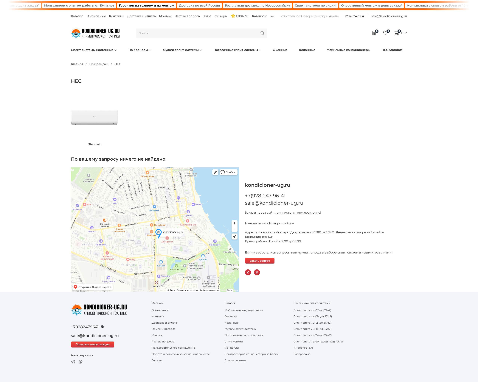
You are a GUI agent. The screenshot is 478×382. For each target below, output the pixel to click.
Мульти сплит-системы (181, 50)
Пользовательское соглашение (173, 347)
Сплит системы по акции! (305, 5)
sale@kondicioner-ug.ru (389, 16)
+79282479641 (354, 16)
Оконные (280, 50)
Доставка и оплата (141, 16)
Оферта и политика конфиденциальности (181, 354)
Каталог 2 (259, 16)
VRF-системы (234, 341)
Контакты (116, 16)
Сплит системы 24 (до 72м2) (313, 335)
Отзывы (242, 16)
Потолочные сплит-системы (236, 50)
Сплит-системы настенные (92, 50)
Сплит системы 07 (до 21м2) (312, 310)
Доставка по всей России (188, 5)
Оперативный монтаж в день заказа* (360, 5)
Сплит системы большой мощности (318, 341)
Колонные (307, 50)
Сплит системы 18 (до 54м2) (312, 329)
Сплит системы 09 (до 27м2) (313, 316)
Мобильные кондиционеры (348, 50)
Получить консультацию (93, 344)
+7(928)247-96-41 (265, 196)
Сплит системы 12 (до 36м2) (312, 322)
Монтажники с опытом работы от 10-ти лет (68, 5)
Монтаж (165, 16)
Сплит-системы (235, 360)
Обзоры (221, 16)
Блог (207, 16)
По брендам (138, 50)
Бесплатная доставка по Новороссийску (247, 5)
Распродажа (302, 354)
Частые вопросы (188, 16)
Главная (77, 64)
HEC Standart (392, 50)
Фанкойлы (232, 347)
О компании (96, 16)
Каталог (77, 16)
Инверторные (303, 347)
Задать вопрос (260, 260)
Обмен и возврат (163, 329)
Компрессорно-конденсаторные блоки (252, 354)
